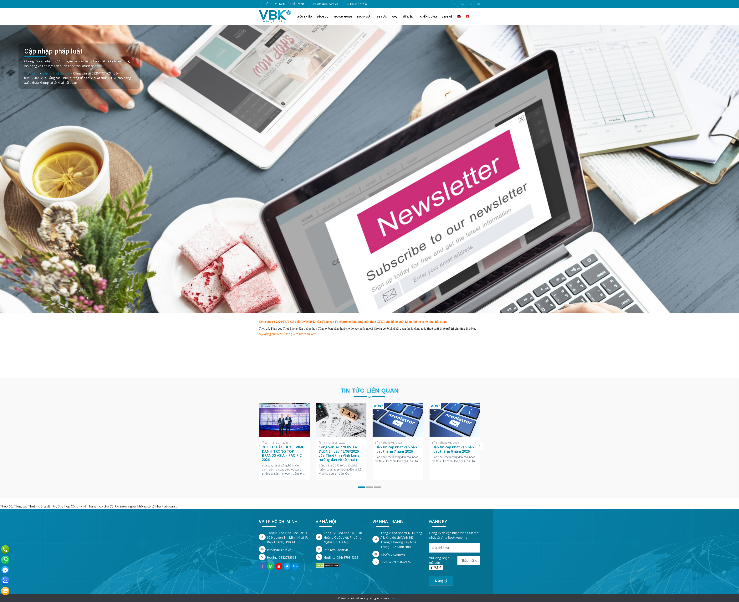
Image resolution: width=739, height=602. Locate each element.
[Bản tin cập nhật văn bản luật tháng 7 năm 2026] (398, 420)
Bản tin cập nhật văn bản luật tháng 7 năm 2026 (396, 449)
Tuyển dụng (427, 16)
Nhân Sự (363, 16)
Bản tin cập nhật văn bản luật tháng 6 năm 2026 (453, 449)
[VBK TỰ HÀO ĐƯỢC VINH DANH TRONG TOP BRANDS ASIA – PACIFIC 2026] (284, 420)
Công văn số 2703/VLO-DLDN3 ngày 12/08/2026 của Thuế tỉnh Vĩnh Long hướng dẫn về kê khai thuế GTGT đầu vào (341, 455)
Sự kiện (407, 16)
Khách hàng (343, 16)
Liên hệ (447, 16)
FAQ (394, 16)
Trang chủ (31, 73)
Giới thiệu (304, 16)
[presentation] (259, 446)
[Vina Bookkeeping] (275, 16)
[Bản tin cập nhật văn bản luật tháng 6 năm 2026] (455, 420)
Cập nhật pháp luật (56, 73)
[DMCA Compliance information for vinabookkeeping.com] (327, 565)
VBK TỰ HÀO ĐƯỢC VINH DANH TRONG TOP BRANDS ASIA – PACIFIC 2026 (283, 453)
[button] (361, 487)
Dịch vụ (323, 16)
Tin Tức (381, 16)
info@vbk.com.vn (279, 550)
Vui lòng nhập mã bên (439, 560)
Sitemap (396, 598)
